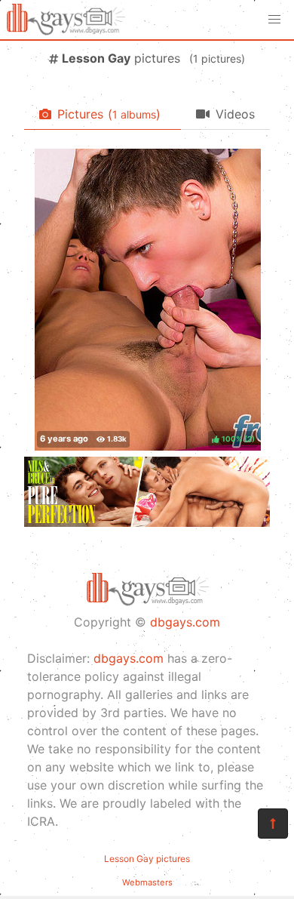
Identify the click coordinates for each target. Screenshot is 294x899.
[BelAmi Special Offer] (147, 522)
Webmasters (147, 882)
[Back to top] (273, 823)
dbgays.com (185, 622)
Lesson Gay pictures (147, 858)
